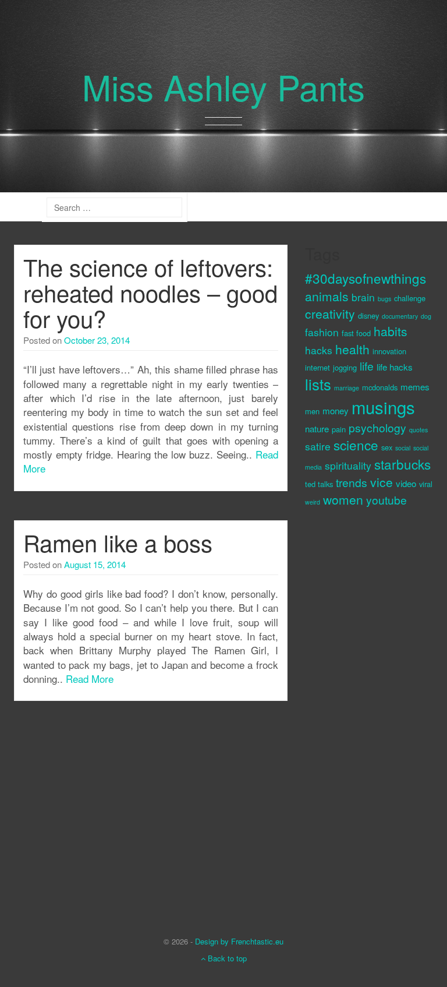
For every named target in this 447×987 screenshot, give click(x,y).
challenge (409, 298)
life (367, 365)
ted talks (319, 483)
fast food (356, 333)
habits (390, 331)
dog (426, 316)
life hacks (395, 367)
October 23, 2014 (97, 340)
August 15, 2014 (95, 564)
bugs (384, 298)
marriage (346, 387)
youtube (386, 499)
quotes (418, 429)
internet (317, 367)
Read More (89, 678)
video (406, 483)
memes (415, 386)
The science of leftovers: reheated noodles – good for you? (150, 292)
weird (312, 502)
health (352, 349)
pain (339, 429)
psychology (377, 427)
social (402, 447)
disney (368, 315)
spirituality (348, 465)
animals (327, 296)
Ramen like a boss (117, 542)
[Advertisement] (351, 712)
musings (383, 406)
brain (363, 297)
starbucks (402, 463)
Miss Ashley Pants (223, 86)
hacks (318, 350)
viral (425, 483)
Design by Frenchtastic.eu (239, 941)
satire (318, 446)
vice (381, 482)
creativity (330, 313)
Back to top (226, 958)
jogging (345, 367)
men (312, 411)
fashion (322, 332)
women (343, 499)
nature (317, 428)
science (356, 444)
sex (386, 447)
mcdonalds (380, 387)
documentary (400, 316)
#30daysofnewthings (365, 278)
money (335, 410)
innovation (389, 351)
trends (351, 482)
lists (318, 383)
